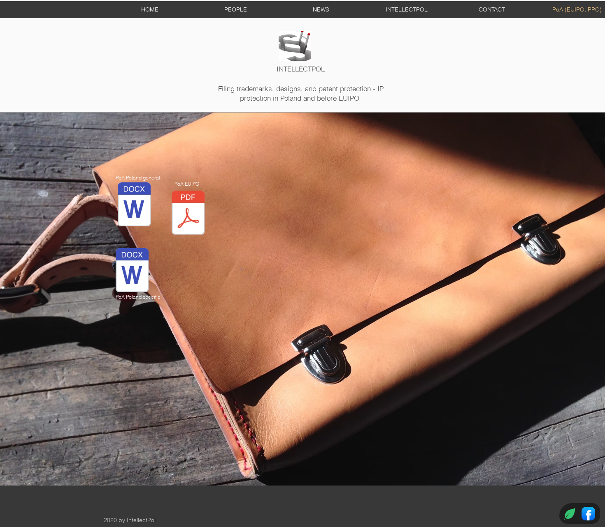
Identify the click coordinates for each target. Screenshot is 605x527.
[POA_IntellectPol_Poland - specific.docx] (132, 271)
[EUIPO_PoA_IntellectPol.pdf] (188, 213)
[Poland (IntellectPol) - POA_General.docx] (134, 205)
